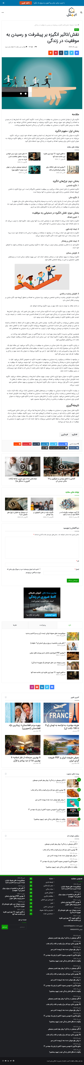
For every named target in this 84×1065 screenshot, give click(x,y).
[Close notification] (3, 3)
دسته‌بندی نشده (48, 914)
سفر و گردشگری (48, 886)
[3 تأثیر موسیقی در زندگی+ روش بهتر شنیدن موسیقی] (73, 783)
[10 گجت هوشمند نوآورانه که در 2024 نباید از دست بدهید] (68, 504)
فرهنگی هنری (49, 893)
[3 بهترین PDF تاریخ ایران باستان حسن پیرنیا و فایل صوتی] (73, 656)
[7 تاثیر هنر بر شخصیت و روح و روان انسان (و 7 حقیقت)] (73, 646)
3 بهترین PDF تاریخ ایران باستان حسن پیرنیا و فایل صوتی (47, 653)
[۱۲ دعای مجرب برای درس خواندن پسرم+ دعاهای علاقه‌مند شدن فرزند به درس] (34, 156)
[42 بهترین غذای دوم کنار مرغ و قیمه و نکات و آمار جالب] (73, 793)
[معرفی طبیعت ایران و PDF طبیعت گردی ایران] (61, 745)
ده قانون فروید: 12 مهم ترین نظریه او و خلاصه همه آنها (48, 672)
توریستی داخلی (48, 907)
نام (77, 561)
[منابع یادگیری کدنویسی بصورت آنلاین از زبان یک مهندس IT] (73, 812)
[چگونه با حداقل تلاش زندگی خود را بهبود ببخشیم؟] (73, 822)
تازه (70, 625)
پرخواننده (43, 625)
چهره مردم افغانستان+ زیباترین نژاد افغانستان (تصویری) (24, 727)
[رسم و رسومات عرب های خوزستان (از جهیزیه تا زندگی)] (73, 666)
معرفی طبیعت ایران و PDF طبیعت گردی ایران (63, 759)
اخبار (51, 903)
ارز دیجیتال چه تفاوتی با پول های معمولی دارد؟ (17, 513)
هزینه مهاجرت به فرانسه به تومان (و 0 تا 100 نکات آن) (62, 727)
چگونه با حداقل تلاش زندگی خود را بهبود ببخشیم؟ (49, 819)
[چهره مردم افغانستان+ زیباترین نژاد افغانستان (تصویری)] (22, 713)
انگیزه (74, 434)
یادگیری (64, 434)
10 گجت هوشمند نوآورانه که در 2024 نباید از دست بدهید (69, 513)
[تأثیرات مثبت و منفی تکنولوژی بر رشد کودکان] (42, 504)
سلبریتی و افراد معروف (46, 910)
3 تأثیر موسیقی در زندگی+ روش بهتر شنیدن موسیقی (49, 780)
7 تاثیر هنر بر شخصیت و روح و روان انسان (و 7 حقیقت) (47, 643)
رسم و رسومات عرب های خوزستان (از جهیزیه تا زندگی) (48, 662)
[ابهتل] (71, 12)
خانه (76, 25)
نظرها (15, 625)
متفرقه (72, 25)
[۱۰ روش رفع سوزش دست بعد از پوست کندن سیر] (73, 803)
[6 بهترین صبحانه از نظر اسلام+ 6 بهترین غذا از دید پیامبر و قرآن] (22, 745)
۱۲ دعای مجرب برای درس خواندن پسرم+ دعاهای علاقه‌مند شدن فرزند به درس (16, 157)
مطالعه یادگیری (48, 896)
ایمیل (77, 569)
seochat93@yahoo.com (71, 926)
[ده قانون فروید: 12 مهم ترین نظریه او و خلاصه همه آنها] (73, 156)
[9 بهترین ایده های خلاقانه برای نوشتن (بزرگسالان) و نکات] (73, 170)
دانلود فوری (26, 3)
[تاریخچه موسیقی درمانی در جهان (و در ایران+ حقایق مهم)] (34, 170)
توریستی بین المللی (47, 900)
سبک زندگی (49, 889)
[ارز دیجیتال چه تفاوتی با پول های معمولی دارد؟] (16, 504)
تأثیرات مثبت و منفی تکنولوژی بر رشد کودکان (43, 513)
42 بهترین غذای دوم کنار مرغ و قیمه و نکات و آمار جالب (48, 790)
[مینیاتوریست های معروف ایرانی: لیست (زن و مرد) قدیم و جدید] (73, 636)
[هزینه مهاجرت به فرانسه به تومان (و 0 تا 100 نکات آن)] (61, 713)
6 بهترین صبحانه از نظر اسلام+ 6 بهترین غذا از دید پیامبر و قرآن (25, 759)
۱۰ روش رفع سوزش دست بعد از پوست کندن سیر (50, 800)
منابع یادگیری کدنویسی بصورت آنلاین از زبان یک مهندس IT (46, 809)
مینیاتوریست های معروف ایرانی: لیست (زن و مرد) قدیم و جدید (45, 633)
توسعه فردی (49, 882)
